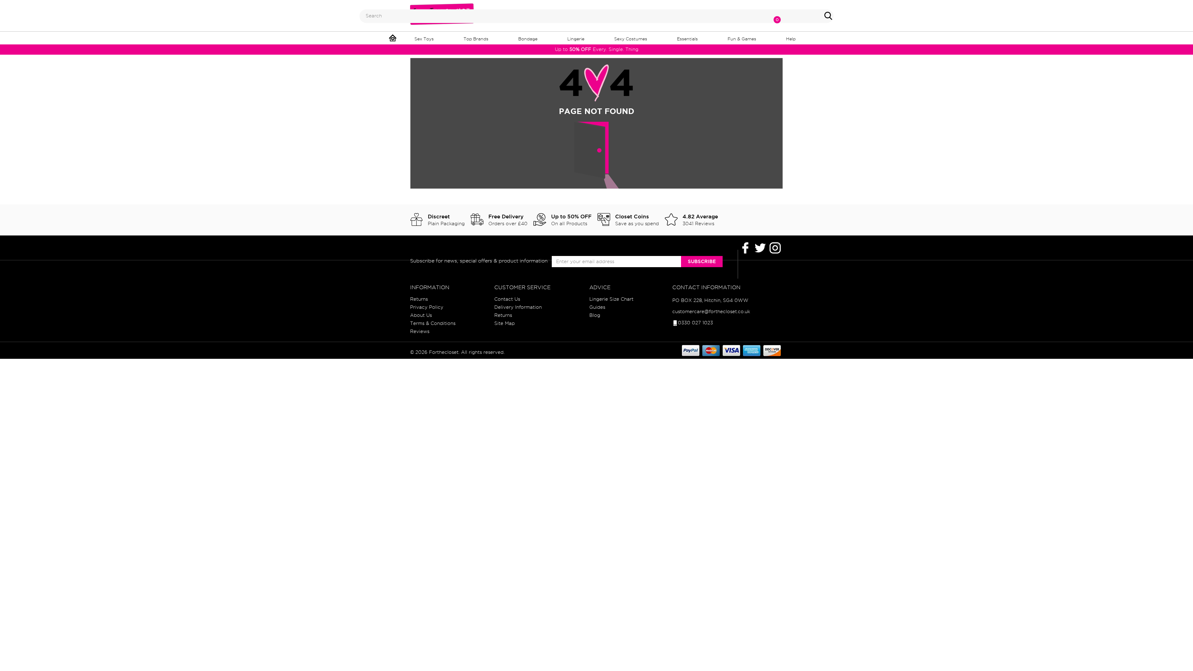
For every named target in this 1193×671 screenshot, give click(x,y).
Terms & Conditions (432, 323)
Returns (419, 299)
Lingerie (575, 38)
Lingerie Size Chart (611, 299)
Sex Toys (424, 38)
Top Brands (476, 38)
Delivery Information (518, 307)
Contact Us (507, 299)
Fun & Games (742, 38)
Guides (597, 307)
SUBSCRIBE (702, 261)
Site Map (504, 323)
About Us (421, 315)
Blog (594, 315)
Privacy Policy (426, 307)
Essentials (687, 38)
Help (791, 38)
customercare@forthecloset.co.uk (711, 311)
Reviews (419, 331)
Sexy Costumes (630, 38)
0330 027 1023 (695, 322)
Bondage (527, 38)
